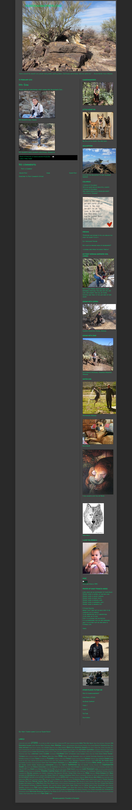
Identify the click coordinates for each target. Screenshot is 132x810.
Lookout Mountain (29, 771)
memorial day (37, 773)
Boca (69, 747)
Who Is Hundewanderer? (91, 693)
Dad (94, 754)
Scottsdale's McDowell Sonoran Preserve (34, 785)
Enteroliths (110, 756)
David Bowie (99, 754)
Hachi (111, 760)
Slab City (81, 785)
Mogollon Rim (81, 773)
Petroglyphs (76, 779)
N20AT (26, 777)
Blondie (47, 747)
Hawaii (66, 762)
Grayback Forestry (79, 760)
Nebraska (82, 777)
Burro (60, 749)
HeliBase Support (89, 701)
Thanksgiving (109, 787)
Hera (94, 762)
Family (37, 758)
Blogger (76, 798)
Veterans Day (109, 789)
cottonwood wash (74, 754)
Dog (60, 756)
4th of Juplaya (43, 743)
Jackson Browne (93, 765)
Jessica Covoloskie (39, 767)
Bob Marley (62, 747)
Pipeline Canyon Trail (39, 781)
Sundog (40, 787)
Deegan (44, 756)
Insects (64, 765)
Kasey (32, 769)
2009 (20, 743)
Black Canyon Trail (38, 747)
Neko (86, 777)
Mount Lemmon (40, 775)
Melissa (29, 773)
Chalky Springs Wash (98, 751)
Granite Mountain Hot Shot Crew (49, 760)
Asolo (76, 745)
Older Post (73, 173)
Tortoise (48, 789)
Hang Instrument (36, 762)
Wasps (27, 791)
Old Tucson (51, 779)
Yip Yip (39, 793)
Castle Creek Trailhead (55, 751)
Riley (42, 783)
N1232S (111, 775)
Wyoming (110, 791)
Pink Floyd (28, 781)
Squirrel (21, 787)
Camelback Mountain (100, 749)
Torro (44, 789)
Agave (91, 743)
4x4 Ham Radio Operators (57, 743)
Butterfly (82, 749)
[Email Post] (53, 156)
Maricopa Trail (84, 771)
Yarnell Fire (22, 793)
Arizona (58, 745)
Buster (65, 749)
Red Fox (34, 783)
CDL (91, 751)
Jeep (32, 767)
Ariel (52, 745)
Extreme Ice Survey (29, 758)
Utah (89, 789)
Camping (24, 751)
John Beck (68, 767)
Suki (35, 787)
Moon (97, 773)
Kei (54, 769)
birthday (26, 747)
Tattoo (86, 787)
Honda (104, 762)
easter (88, 756)
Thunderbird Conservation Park (28, 789)
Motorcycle (31, 775)
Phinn (82, 779)
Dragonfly (76, 756)
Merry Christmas (47, 773)
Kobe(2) (73, 769)
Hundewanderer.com (43, 5)
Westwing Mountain (36, 791)
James (30, 159)
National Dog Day (74, 777)
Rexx (38, 783)
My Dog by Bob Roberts (98, 775)
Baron (92, 745)
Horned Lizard (26, 765)
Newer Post (23, 173)
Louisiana (37, 771)
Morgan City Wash (106, 773)
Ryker (52, 783)
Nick (27, 779)
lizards (21, 771)
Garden (74, 758)
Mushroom (67, 775)
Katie (36, 769)
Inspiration (72, 764)
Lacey (77, 769)
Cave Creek (71, 751)
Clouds (46, 753)
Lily (99, 769)
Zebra (50, 793)
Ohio (46, 779)
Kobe (68, 769)
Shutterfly (86, 718)
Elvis (105, 756)
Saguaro (65, 783)
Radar (111, 781)
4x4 (48, 743)
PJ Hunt (50, 781)
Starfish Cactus (29, 787)
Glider (20, 760)
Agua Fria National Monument (102, 743)
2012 (23, 743)
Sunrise (45, 787)
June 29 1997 (23, 769)
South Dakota (109, 785)
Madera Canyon (47, 771)
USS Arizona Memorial (81, 789)
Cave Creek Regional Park (82, 751)
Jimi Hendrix (61, 767)
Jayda (28, 767)
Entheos (21, 758)
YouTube (85, 713)
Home (48, 173)
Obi (44, 779)
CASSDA (46, 751)
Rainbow (21, 783)
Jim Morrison (53, 767)
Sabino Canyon (59, 783)
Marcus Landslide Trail (73, 771)
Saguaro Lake (72, 783)
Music (73, 775)
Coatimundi (53, 754)
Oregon (57, 779)
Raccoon (106, 781)
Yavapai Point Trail (31, 793)
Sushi (68, 787)
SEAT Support (53, 785)
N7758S (58, 777)
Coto (66, 754)
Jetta (47, 767)
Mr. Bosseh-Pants (50, 775)
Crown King (88, 754)
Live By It (110, 769)
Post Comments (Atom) (35, 176)
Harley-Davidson (58, 763)
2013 (26, 743)
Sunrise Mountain (55, 787)
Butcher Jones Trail (73, 749)
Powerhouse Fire (73, 781)
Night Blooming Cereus (35, 779)
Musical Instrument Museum (83, 775)
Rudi (48, 783)
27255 (34, 742)
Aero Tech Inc (84, 743)
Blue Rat (55, 747)
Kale (28, 769)
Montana (92, 773)
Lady (80, 769)
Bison (30, 747)
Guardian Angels (90, 760)
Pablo (64, 779)
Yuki (42, 793)
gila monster (100, 758)
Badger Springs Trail (84, 745)
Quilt (102, 781)
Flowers (50, 758)
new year (104, 777)
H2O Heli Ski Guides (102, 760)
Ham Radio (29, 762)
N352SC (52, 777)
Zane (47, 793)
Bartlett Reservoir (101, 745)
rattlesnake (28, 783)
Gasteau (78, 758)
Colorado (60, 753)
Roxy (45, 783)
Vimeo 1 (85, 705)
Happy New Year (47, 763)
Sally (99, 783)
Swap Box (74, 787)
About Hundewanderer (73, 743)
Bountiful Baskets (81, 747)
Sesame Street (61, 785)
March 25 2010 (60, 771)
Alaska (28, 745)
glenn (111, 758)
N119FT (107, 775)
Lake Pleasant (88, 769)
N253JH (32, 777)
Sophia (86, 785)
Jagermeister (107, 764)
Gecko (82, 758)
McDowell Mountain (95, 771)
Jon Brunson (83, 767)
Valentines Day (99, 789)
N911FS (63, 777)
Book (72, 747)
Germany (93, 758)
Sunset (64, 787)
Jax (25, 767)
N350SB (47, 777)
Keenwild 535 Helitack (45, 769)
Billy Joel (110, 745)
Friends (68, 758)
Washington (22, 791)
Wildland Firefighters (86, 791)
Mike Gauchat (58, 773)
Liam (96, 769)
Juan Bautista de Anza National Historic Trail (100, 767)
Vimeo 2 (85, 709)
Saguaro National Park (90, 783)
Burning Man (53, 749)
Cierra (41, 754)
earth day (82, 756)
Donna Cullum (67, 756)
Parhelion (69, 779)
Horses (34, 765)
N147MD (21, 777)
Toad (40, 789)
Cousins (82, 754)
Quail (99, 781)
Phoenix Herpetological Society (93, 779)
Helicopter (73, 762)
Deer (56, 756)
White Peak (71, 791)
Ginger (107, 758)
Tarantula (80, 787)
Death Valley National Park (33, 756)
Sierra (68, 785)
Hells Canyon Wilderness (85, 762)
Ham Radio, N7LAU (89, 697)
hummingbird (49, 765)
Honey (107, 762)
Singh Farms (74, 785)
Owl (61, 779)
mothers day (23, 775)
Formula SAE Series (60, 758)
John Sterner (75, 767)
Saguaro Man (80, 783)
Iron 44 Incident (83, 765)
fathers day (43, 758)
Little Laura (104, 769)
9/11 (65, 743)
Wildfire (77, 791)
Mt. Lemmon (60, 775)
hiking (26, 159)
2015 (29, 743)
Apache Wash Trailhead (43, 745)
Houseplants (40, 765)
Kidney (65, 769)
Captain (29, 751)
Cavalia (65, 751)
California (90, 749)
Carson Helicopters (38, 751)
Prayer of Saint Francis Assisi (88, 781)
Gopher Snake (35, 760)
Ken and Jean (59, 769)
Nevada (91, 777)
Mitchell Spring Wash (69, 773)
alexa (33, 745)
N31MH (37, 777)
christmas (34, 754)
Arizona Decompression (68, 745)
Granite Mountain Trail (65, 760)
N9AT (67, 777)
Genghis (87, 758)
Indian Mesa (57, 765)
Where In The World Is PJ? (52, 791)
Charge (106, 751)
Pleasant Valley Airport (61, 781)
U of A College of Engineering (65, 789)
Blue (51, 747)
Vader (93, 789)
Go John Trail (27, 760)
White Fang (65, 791)
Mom (87, 773)
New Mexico (97, 777)
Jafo (100, 765)
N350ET (41, 777)
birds (20, 747)
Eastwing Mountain (97, 756)
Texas (103, 787)
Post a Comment (26, 169)
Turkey (53, 789)
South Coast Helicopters (97, 785)
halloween (22, 763)
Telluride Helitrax (95, 787)
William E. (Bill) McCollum (100, 791)
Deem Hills (51, 756)
